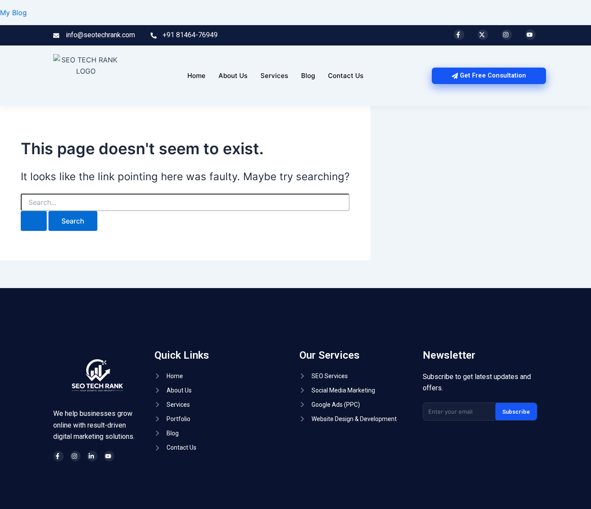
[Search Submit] (34, 221)
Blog (308, 75)
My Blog (13, 12)
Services (274, 75)
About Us (232, 75)
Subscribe (516, 411)
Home (196, 75)
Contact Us (345, 75)
